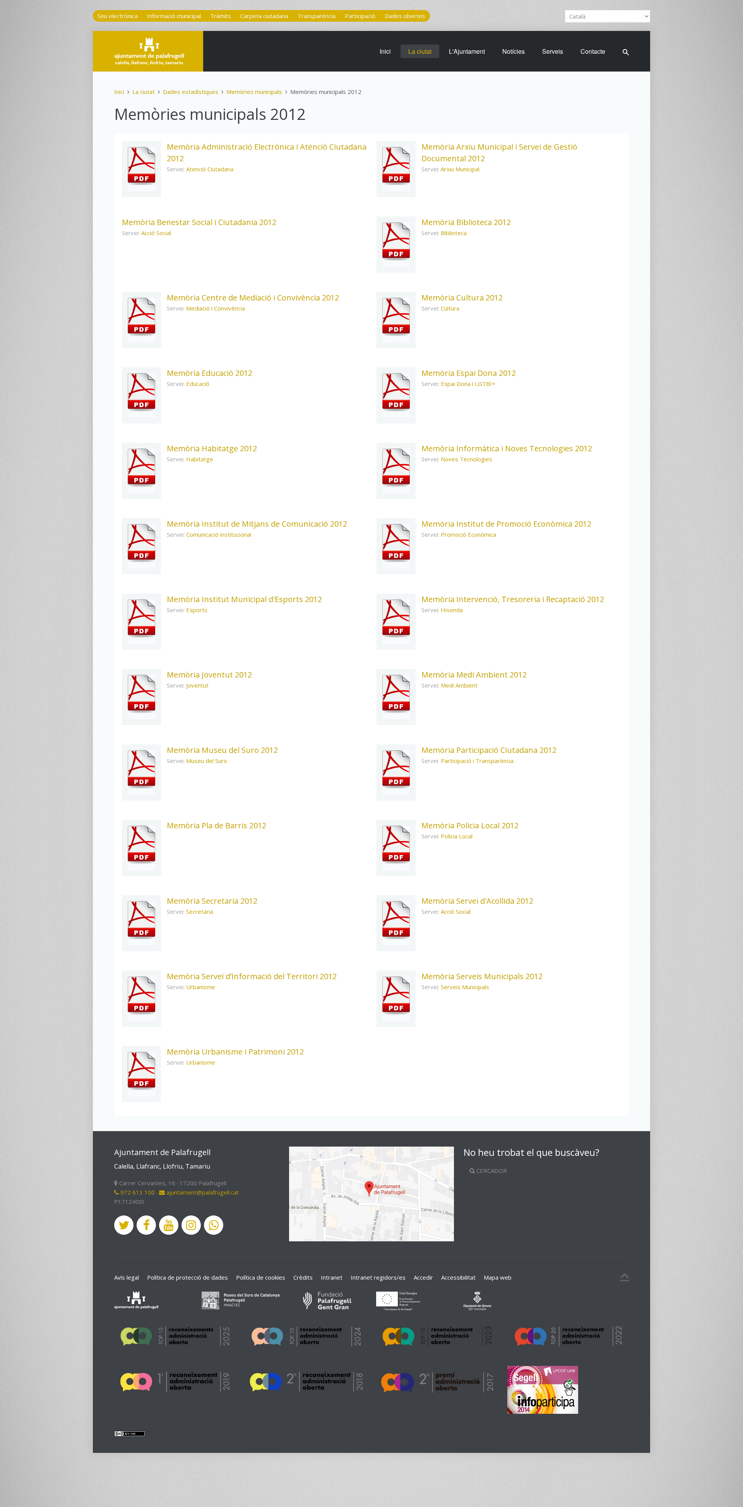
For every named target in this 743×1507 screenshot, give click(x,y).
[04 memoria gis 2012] (141, 995)
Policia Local (457, 836)
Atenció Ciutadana (209, 169)
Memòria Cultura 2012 (462, 297)
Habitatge (199, 459)
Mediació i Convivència (215, 308)
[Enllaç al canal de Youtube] (168, 1225)
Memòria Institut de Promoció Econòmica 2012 (506, 524)
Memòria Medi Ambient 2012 (474, 674)
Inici (385, 51)
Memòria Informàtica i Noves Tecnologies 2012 (506, 448)
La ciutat (419, 51)
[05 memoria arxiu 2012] (396, 166)
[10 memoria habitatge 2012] (141, 468)
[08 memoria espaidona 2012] (396, 392)
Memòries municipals (254, 92)
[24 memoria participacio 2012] (396, 769)
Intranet (331, 1277)
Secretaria (199, 911)
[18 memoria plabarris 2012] (141, 845)
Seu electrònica (118, 16)
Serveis (552, 51)
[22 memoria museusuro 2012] (141, 769)
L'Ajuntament (467, 51)
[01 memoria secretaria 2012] (141, 920)
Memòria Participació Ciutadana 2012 (488, 750)
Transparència (317, 16)
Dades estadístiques (190, 92)
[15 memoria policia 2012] (396, 845)
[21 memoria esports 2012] (141, 618)
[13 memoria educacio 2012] (141, 392)
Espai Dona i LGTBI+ (468, 383)
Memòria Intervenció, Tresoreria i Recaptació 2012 (512, 599)
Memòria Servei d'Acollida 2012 (477, 901)
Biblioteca (454, 233)
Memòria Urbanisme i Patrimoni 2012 (235, 1051)
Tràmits (220, 16)
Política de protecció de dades (187, 1277)
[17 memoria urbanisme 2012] (141, 1071)
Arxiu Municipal (460, 169)
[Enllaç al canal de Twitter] (124, 1225)
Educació (197, 383)
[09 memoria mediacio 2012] (141, 317)
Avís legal (126, 1277)
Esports (196, 610)
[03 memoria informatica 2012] (396, 468)
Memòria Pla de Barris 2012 (216, 825)
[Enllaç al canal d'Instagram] (191, 1225)
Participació (360, 16)
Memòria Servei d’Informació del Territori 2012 (252, 976)
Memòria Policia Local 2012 (470, 825)
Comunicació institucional (218, 534)
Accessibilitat (458, 1277)
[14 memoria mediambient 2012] (396, 694)
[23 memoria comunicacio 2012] (141, 543)
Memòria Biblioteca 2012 (466, 222)
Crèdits (303, 1277)
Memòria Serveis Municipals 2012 (482, 976)
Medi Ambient (459, 685)
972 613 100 (137, 1192)
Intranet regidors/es (378, 1277)
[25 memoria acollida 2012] (396, 920)
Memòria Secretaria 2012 (212, 901)
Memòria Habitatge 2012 (212, 448)
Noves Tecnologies (466, 459)
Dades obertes (405, 16)
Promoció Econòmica (468, 534)
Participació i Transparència (477, 761)
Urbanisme (200, 987)
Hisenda (452, 610)
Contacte (592, 51)
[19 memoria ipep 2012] (396, 543)
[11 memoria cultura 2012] (396, 317)
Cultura (450, 308)
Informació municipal (174, 16)
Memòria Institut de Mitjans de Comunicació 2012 (257, 524)
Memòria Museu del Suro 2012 (222, 750)
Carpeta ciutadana (264, 16)
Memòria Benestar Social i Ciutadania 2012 (199, 222)
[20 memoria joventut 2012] (141, 694)
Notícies (513, 51)
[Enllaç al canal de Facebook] (146, 1225)
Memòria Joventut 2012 (209, 674)
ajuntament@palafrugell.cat (202, 1192)
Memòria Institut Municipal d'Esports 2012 (244, 599)
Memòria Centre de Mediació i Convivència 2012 (253, 297)
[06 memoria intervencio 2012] (396, 618)
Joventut (197, 685)
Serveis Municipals (465, 987)
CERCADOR (491, 1170)
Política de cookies (260, 1277)
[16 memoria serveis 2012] (396, 995)
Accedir (423, 1277)
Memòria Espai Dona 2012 (468, 373)
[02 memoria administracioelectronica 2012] (141, 166)
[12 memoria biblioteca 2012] (396, 241)
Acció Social (156, 233)
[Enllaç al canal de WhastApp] (213, 1225)
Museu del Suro (206, 761)
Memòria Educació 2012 (209, 373)
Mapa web (498, 1277)
